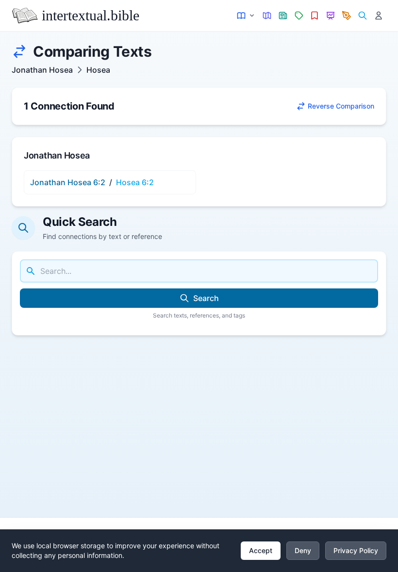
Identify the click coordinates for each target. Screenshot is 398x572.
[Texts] (246, 16)
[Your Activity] (378, 16)
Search (206, 298)
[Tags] (299, 16)
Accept (260, 550)
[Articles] (283, 16)
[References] (315, 16)
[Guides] (267, 16)
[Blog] (347, 16)
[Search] (362, 16)
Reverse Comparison (341, 106)
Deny (303, 550)
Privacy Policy (355, 550)
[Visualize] (331, 16)
